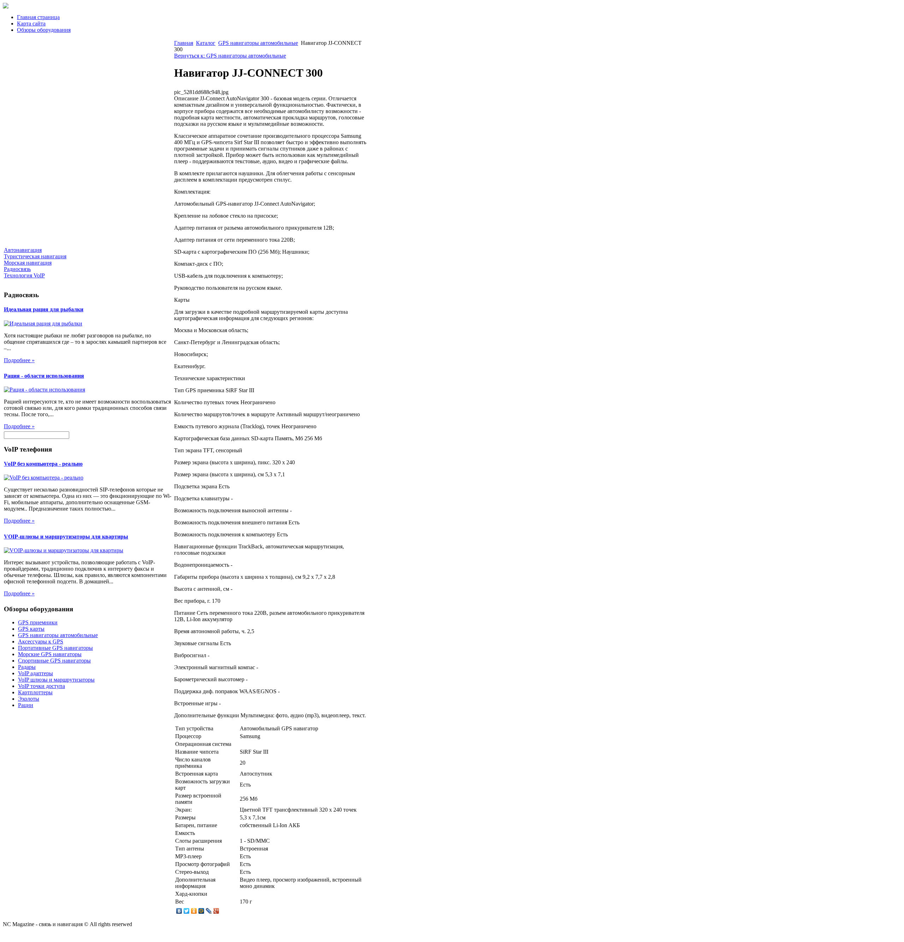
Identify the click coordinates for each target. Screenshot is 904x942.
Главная (183, 43)
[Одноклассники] (194, 910)
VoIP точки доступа (41, 686)
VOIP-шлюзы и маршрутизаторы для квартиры (66, 537)
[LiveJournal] (209, 910)
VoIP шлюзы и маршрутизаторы (56, 680)
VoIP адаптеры (35, 673)
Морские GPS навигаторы (50, 654)
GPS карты (31, 629)
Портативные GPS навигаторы (55, 648)
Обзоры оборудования (44, 30)
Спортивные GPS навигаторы (54, 661)
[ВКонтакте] (179, 910)
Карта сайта (31, 23)
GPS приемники (38, 622)
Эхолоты (28, 699)
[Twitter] (186, 910)
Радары (27, 667)
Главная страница (38, 17)
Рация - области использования (44, 376)
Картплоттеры (35, 692)
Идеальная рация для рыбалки (43, 309)
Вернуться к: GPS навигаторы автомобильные (230, 56)
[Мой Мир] (201, 910)
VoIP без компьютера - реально (43, 464)
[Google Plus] (216, 910)
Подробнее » (19, 360)
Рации (25, 705)
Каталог (205, 43)
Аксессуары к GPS (40, 641)
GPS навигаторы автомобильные (58, 635)
